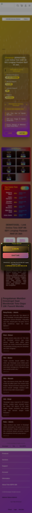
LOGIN (15, 249)
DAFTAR (15, 255)
